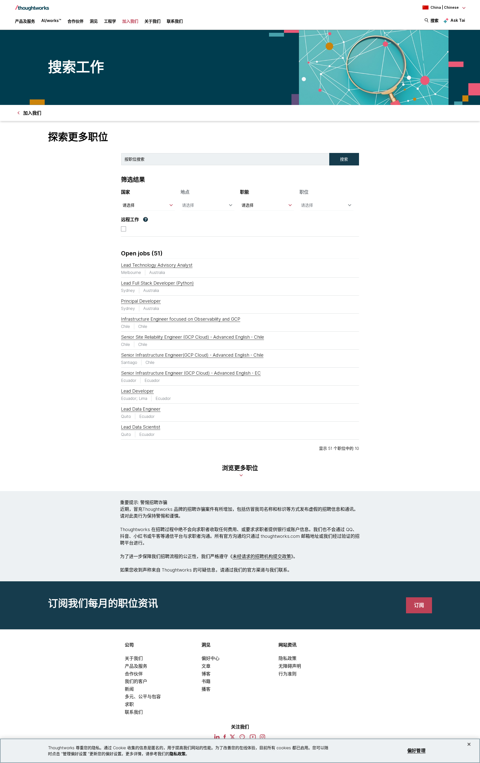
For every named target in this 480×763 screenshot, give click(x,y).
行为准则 (287, 674)
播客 (206, 689)
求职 (129, 704)
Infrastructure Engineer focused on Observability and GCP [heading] (180, 319)
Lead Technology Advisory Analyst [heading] (156, 265)
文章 (206, 666)
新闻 (129, 689)
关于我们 (134, 658)
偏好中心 (211, 658)
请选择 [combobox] (128, 205)
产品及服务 (136, 666)
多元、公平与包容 (143, 696)
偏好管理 (416, 750)
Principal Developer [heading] (141, 301)
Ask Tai (457, 20)
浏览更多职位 (240, 468)
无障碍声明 (289, 666)
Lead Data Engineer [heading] (140, 409)
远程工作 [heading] (130, 219)
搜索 (434, 20)
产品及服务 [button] (25, 21)
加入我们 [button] (130, 21)
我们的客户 (136, 681)
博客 (206, 674)
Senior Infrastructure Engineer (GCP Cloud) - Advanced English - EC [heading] (191, 373)
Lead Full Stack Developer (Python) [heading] (157, 283)
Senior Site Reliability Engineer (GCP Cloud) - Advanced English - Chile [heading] (192, 337)
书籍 (206, 681)
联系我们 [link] (175, 21)
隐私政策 (287, 658)
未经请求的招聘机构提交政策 (261, 556)
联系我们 (134, 712)
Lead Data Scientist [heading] (140, 427)
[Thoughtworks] (32, 5)
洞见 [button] (94, 21)
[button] (145, 219)
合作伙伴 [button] (76, 21)
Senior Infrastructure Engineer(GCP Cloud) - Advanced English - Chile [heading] (192, 355)
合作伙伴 (134, 674)
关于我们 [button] (152, 21)
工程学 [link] (110, 21)
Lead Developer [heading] (137, 391)
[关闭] (469, 744)
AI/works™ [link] (51, 20)
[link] (419, 605)
